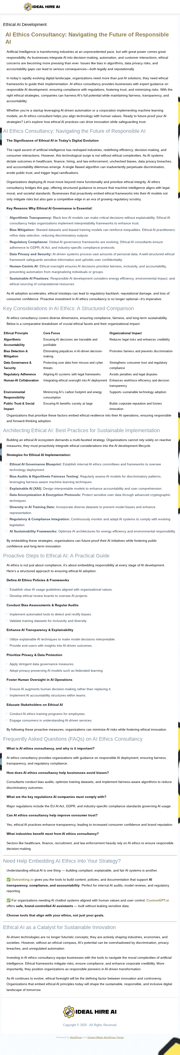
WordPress (76, 1037)
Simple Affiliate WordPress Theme (105, 1037)
